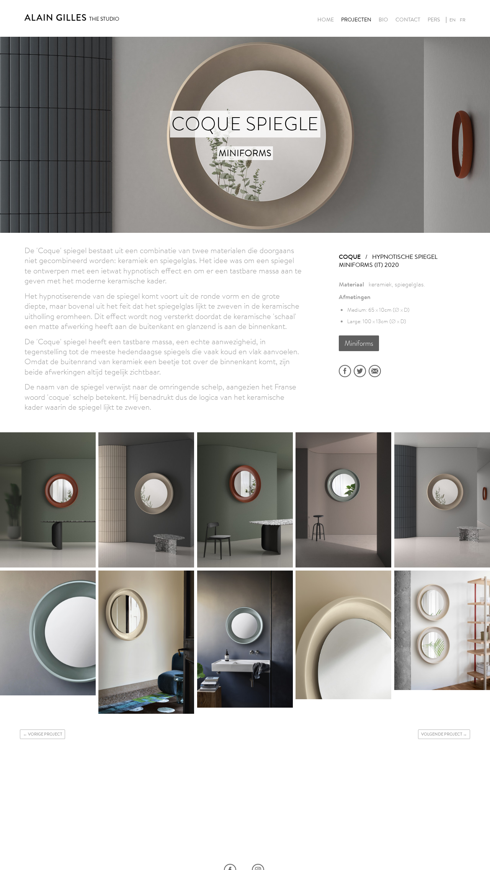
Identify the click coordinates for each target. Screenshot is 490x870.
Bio (383, 20)
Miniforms (359, 343)
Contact (407, 20)
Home (325, 20)
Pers (434, 20)
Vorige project (45, 734)
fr (463, 20)
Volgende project (441, 734)
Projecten (356, 20)
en (452, 20)
